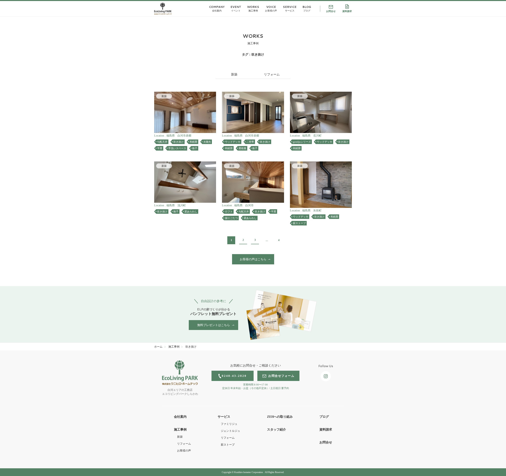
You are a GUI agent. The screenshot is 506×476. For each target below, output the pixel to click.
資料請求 (347, 11)
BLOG (306, 8)
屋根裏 (242, 148)
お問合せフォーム (281, 375)
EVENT (235, 8)
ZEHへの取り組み (280, 416)
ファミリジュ (229, 423)
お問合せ (331, 11)
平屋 (159, 148)
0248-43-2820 (234, 375)
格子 (194, 148)
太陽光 (207, 141)
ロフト (229, 211)
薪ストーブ (299, 223)
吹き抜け (178, 141)
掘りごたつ (231, 218)
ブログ (324, 416)
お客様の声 (184, 450)
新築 (234, 74)
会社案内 (180, 416)
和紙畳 (193, 141)
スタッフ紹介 (276, 429)
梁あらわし (190, 211)
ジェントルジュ (230, 430)
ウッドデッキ (232, 141)
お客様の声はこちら (253, 259)
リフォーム (272, 74)
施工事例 (180, 429)
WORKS (253, 8)
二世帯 (250, 141)
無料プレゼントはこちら (213, 325)
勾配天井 (162, 141)
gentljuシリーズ (302, 141)
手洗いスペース (177, 148)
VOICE (271, 8)
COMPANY (217, 8)
